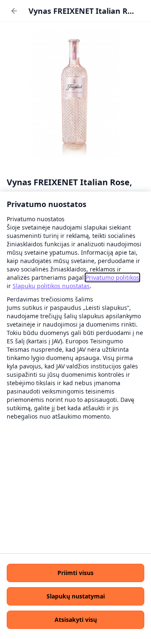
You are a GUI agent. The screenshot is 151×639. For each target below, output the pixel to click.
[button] (75, 573)
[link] (112, 277)
